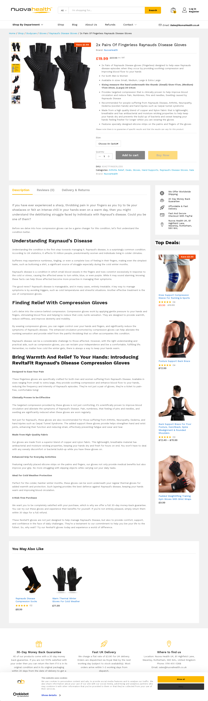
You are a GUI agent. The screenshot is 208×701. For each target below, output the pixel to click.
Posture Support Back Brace (174, 361)
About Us (91, 24)
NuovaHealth (111, 50)
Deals (128, 170)
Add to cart (130, 155)
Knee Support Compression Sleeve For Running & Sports (174, 296)
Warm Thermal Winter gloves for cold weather (66, 600)
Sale (191, 170)
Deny (181, 687)
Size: (98, 137)
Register (194, 11)
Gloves (136, 170)
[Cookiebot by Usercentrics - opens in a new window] (21, 695)
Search (153, 10)
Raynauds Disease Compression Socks (26, 600)
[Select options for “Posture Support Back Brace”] (173, 355)
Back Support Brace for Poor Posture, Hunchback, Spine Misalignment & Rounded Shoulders (175, 428)
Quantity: (100, 152)
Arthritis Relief (116, 170)
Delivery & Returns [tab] (76, 190)
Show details (49, 695)
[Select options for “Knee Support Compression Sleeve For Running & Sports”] (173, 289)
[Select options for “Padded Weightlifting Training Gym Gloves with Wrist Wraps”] (173, 490)
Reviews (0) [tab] (45, 190)
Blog (74, 24)
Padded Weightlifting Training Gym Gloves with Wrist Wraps (175, 497)
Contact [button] (128, 24)
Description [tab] (20, 190)
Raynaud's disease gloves (174, 170)
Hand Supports (150, 170)
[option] (30, 590)
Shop (61, 24)
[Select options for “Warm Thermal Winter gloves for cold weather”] (63, 593)
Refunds (110, 24)
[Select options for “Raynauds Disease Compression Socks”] (27, 593)
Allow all (181, 679)
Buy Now (162, 155)
